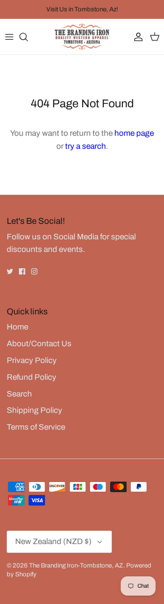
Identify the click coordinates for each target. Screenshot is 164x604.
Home (17, 326)
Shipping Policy (34, 410)
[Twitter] (10, 271)
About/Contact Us (39, 343)
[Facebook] (22, 271)
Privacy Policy (32, 360)
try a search (85, 146)
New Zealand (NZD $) (53, 541)
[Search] (28, 37)
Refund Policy (31, 377)
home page (134, 133)
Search (19, 393)
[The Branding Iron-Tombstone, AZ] (82, 36)
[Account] (136, 37)
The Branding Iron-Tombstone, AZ (76, 565)
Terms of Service (36, 427)
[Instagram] (34, 271)
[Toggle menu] (9, 37)
